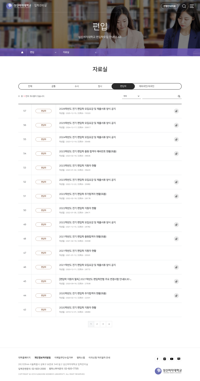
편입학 (123, 86)
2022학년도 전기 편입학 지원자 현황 (77, 208)
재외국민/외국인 (146, 86)
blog (179, 359)
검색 (184, 6)
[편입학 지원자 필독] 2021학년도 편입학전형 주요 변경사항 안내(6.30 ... (95, 279)
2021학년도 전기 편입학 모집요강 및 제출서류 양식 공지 (87, 265)
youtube (172, 359)
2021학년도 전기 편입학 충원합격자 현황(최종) (82, 236)
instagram (164, 359)
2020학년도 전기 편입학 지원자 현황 (77, 307)
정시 (100, 86)
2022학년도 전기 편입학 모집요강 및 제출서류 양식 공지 (87, 222)
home (22, 52)
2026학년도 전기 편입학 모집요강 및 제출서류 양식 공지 (87, 109)
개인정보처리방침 (42, 357)
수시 (77, 86)
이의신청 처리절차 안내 (99, 357)
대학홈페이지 (24, 357)
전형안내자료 (169, 6)
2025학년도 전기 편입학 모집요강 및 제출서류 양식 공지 (87, 123)
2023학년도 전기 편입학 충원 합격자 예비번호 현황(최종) (87, 151)
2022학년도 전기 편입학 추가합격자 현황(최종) (82, 194)
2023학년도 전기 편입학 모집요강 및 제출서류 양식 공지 (87, 180)
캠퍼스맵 (81, 357)
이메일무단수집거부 (64, 357)
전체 (30, 86)
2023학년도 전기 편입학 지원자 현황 (77, 165)
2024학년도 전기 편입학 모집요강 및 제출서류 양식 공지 (87, 137)
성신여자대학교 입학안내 (26, 6)
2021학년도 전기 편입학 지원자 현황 (77, 251)
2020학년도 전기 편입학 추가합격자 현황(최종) (82, 293)
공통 (53, 86)
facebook (157, 359)
